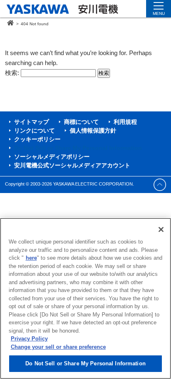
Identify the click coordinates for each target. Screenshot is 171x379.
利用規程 (125, 121)
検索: (12, 72)
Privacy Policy (29, 339)
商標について (81, 121)
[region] (85, 298)
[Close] (161, 229)
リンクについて (34, 130)
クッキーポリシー (37, 139)
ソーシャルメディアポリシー (52, 156)
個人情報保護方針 (93, 130)
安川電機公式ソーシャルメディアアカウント (72, 165)
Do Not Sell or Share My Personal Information (85, 363)
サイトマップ (31, 121)
